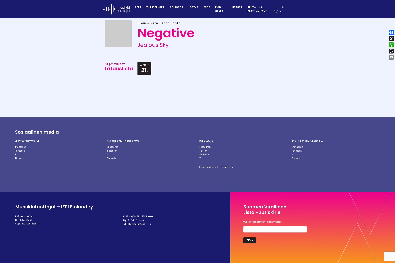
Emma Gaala (219, 9)
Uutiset (237, 7)
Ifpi (138, 7)
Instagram (20, 146)
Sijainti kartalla (25, 223)
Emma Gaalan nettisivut (213, 167)
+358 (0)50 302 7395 (135, 216)
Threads (19, 158)
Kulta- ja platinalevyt (257, 9)
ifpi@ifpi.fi (130, 220)
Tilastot (176, 7)
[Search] (277, 7)
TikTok (203, 150)
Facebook (20, 150)
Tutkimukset (155, 7)
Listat (194, 7)
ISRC (207, 7)
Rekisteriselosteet (134, 223)
